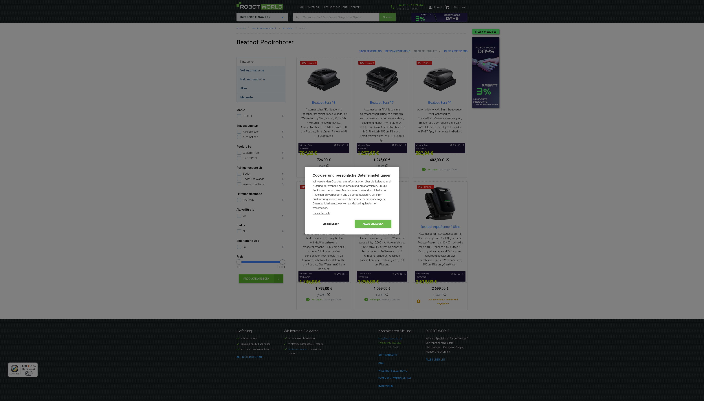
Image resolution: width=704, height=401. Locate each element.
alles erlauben (373, 223)
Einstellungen (331, 223)
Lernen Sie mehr (321, 213)
